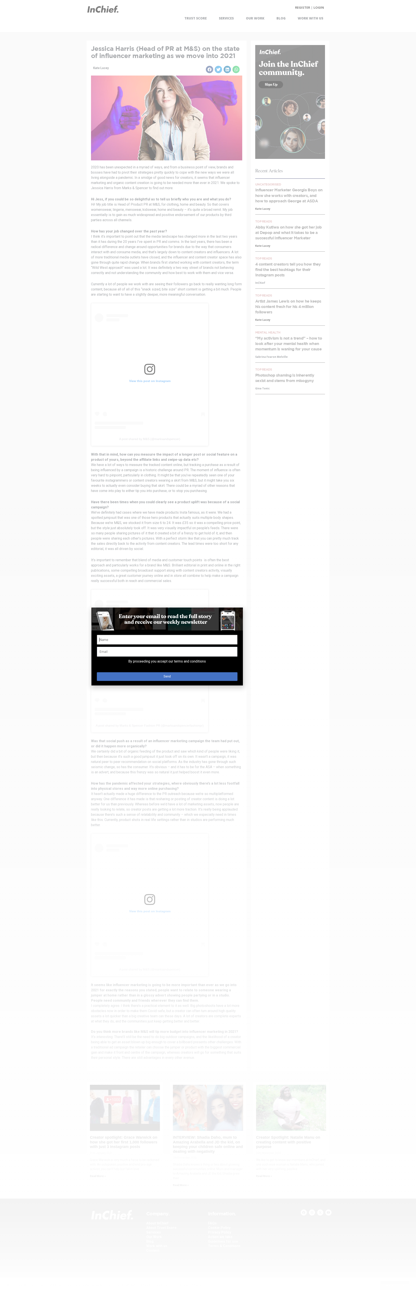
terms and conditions (190, 661)
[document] (208, 646)
